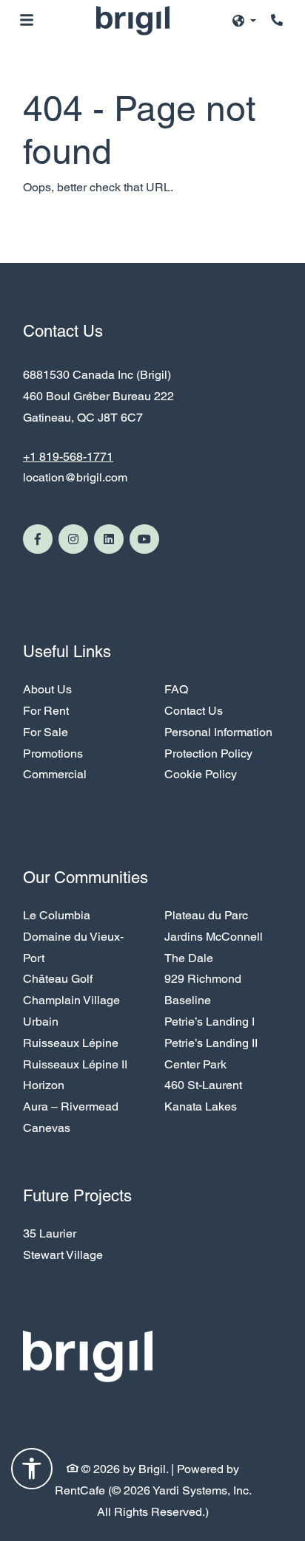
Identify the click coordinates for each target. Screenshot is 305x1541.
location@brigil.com (75, 477)
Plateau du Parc (206, 915)
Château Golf (58, 979)
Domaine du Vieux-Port (73, 947)
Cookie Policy (200, 774)
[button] (244, 21)
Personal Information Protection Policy (218, 743)
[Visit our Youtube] (144, 539)
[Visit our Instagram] (73, 539)
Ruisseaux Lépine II (75, 1064)
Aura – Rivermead (70, 1106)
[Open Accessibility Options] (32, 1472)
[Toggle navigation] (26, 20)
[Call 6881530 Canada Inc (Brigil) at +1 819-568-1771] (278, 20)
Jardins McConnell (213, 937)
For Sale (45, 732)
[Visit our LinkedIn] (109, 539)
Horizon (43, 1085)
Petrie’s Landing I (209, 1022)
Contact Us (193, 711)
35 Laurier (49, 1233)
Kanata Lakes (200, 1106)
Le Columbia (56, 915)
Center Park (195, 1064)
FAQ (176, 689)
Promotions (53, 754)
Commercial (55, 774)
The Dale (188, 958)
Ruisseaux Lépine (70, 1043)
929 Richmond (202, 979)
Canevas (46, 1128)
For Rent (46, 711)
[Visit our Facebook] (38, 539)
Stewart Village (63, 1255)
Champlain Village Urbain (71, 1011)
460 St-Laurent (203, 1085)
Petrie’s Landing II (211, 1043)
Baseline (187, 1000)
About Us (47, 689)
